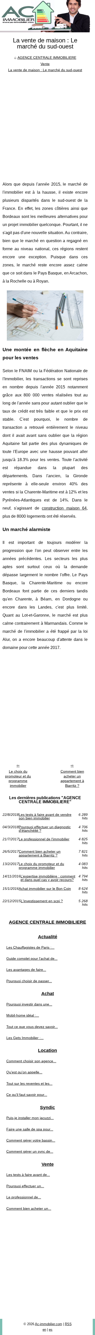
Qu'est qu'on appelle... (24, 1072)
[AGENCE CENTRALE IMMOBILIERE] (47, 16)
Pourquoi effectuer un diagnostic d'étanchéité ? (45, 829)
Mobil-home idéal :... (22, 1015)
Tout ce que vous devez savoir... (32, 1027)
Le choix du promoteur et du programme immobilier (18, 778)
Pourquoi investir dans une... (29, 1004)
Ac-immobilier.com (48, 1324)
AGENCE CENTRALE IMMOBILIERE (46, 58)
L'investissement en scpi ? (42, 901)
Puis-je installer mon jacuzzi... (30, 1118)
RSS (68, 1324)
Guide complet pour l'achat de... (32, 958)
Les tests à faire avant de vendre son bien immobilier (45, 816)
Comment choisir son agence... (31, 1061)
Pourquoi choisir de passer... (29, 981)
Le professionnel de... (23, 1197)
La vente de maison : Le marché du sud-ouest (45, 70)
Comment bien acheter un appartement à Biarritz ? (72, 778)
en (44, 1329)
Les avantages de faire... (26, 970)
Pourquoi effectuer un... (25, 1186)
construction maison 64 (64, 508)
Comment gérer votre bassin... (30, 1140)
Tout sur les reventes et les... (29, 1083)
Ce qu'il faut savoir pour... (26, 1095)
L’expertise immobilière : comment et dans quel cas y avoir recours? (48, 878)
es (50, 1329)
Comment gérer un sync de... (29, 1151)
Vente (45, 64)
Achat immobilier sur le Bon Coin (45, 889)
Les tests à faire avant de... (28, 1175)
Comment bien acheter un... (28, 1208)
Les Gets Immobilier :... (25, 1038)
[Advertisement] (47, 122)
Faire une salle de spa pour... (29, 1129)
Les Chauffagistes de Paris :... (30, 947)
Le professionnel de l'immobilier (44, 839)
